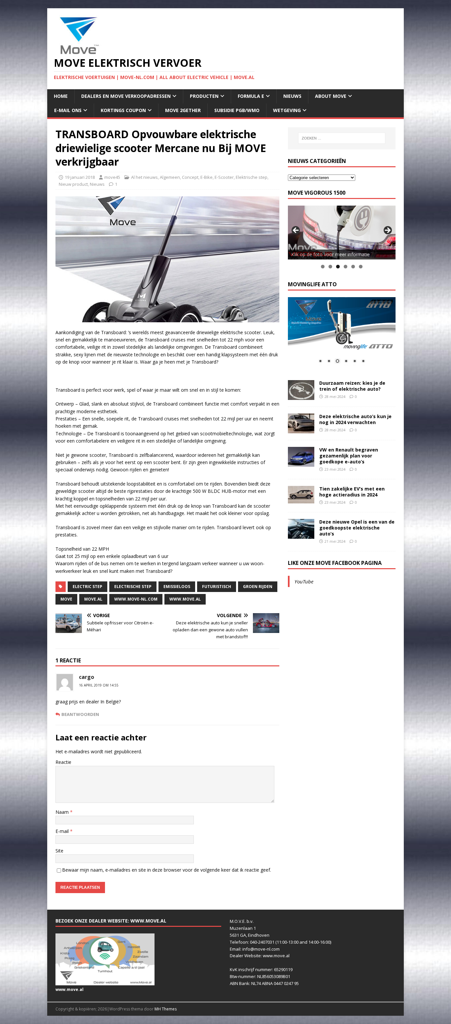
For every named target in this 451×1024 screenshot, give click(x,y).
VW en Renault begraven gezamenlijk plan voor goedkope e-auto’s (348, 456)
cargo (86, 677)
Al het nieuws (144, 177)
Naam (62, 812)
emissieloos (176, 586)
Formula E (251, 96)
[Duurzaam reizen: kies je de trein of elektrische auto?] (301, 396)
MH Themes (166, 1009)
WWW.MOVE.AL (185, 599)
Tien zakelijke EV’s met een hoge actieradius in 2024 (352, 492)
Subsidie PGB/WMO (237, 110)
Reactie (63, 762)
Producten (204, 96)
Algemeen (170, 177)
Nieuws (292, 96)
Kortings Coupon (123, 110)
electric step (87, 586)
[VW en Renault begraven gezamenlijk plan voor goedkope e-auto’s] (301, 462)
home (61, 96)
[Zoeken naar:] (341, 138)
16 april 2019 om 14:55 (99, 685)
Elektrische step (251, 177)
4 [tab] (345, 266)
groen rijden (257, 586)
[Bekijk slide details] (342, 232)
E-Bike (206, 177)
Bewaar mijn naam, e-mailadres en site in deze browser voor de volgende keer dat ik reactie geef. (166, 870)
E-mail (62, 831)
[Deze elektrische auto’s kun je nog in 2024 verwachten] (301, 429)
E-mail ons (68, 110)
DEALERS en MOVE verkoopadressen (126, 96)
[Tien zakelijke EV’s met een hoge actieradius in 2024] (301, 499)
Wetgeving (287, 110)
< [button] (296, 231)
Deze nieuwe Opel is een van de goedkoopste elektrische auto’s (357, 528)
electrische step (133, 586)
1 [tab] (323, 266)
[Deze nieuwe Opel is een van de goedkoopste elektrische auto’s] (301, 535)
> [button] (387, 231)
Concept (190, 177)
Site (59, 850)
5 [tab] (353, 266)
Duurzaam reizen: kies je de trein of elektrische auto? (352, 386)
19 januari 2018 (80, 177)
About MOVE (330, 96)
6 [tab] (361, 266)
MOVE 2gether (183, 110)
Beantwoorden (80, 714)
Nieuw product (73, 184)
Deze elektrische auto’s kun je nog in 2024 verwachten (355, 419)
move (66, 599)
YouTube (304, 581)
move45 (112, 177)
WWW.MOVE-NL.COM (135, 599)
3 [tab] (338, 266)
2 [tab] (330, 266)
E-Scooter (224, 177)
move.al (93, 599)
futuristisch (216, 586)
